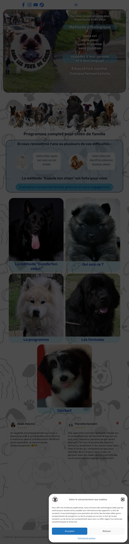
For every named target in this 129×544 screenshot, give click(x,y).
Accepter (69, 531)
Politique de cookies (86, 538)
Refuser (107, 531)
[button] (122, 499)
